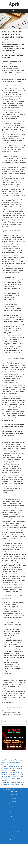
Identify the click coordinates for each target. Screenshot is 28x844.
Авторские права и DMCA (14, 831)
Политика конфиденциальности (14, 808)
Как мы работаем (14, 823)
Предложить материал (14, 829)
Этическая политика (14, 803)
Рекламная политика (14, 833)
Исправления (14, 827)
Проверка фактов (14, 839)
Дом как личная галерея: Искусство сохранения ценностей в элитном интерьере (12, 768)
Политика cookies (14, 812)
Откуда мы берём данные (14, 826)
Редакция (14, 822)
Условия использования (14, 810)
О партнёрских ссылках (14, 835)
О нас (14, 796)
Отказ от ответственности (14, 814)
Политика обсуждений (14, 837)
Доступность (14, 816)
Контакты (14, 798)
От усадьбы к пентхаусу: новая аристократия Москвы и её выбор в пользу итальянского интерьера (12, 760)
